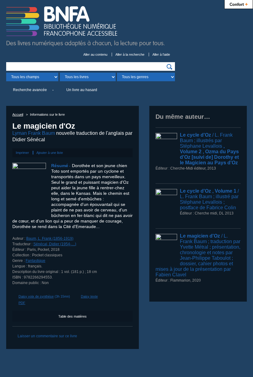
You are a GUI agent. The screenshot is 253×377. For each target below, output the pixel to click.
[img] (169, 67)
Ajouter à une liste (49, 152)
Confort (239, 4)
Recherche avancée (30, 90)
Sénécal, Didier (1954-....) (54, 244)
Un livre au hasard (81, 90)
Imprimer (22, 152)
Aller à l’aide (161, 54)
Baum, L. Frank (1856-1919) (49, 238)
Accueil (17, 114)
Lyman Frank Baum (33, 133)
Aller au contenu (95, 54)
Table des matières (72, 316)
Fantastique (35, 261)
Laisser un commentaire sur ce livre (47, 336)
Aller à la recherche (129, 54)
